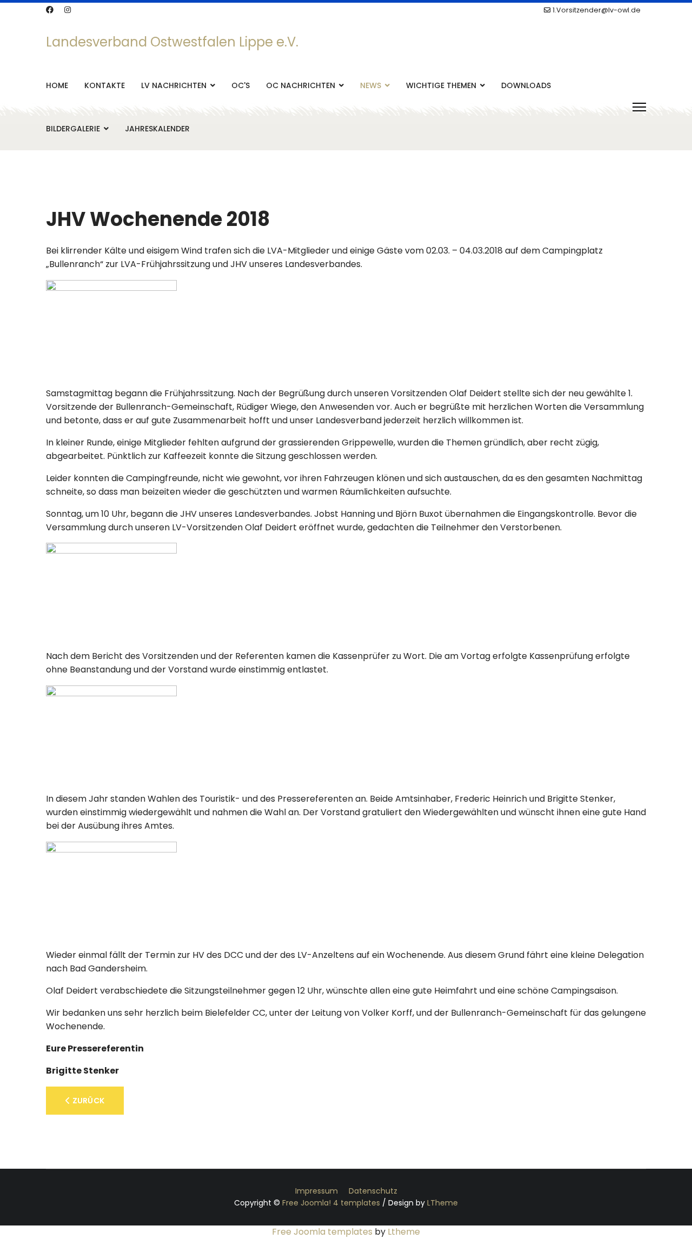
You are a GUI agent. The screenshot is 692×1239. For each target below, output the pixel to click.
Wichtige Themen (441, 85)
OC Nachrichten (300, 85)
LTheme (442, 1202)
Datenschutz (373, 1190)
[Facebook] (50, 9)
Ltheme (404, 1231)
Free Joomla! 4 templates (331, 1202)
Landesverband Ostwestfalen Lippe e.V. (172, 42)
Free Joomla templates (322, 1231)
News (370, 85)
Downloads (526, 85)
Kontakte (104, 85)
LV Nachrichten (174, 85)
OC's (240, 85)
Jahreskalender (157, 128)
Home (57, 85)
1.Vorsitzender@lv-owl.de (597, 10)
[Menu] (639, 107)
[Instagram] (67, 9)
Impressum (316, 1190)
